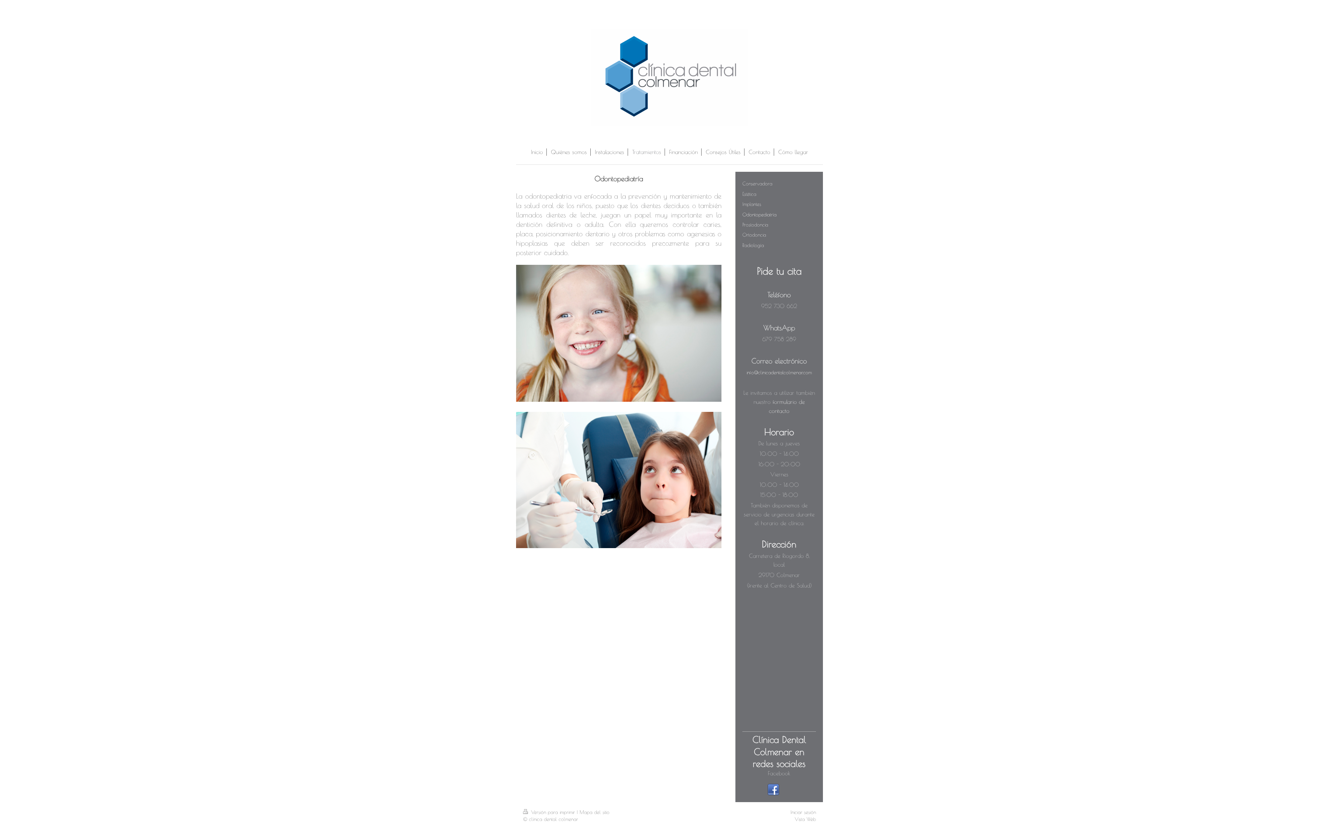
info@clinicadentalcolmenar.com (779, 372)
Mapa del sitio (595, 812)
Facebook (779, 773)
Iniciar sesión (803, 812)
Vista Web (805, 819)
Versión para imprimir (553, 812)
